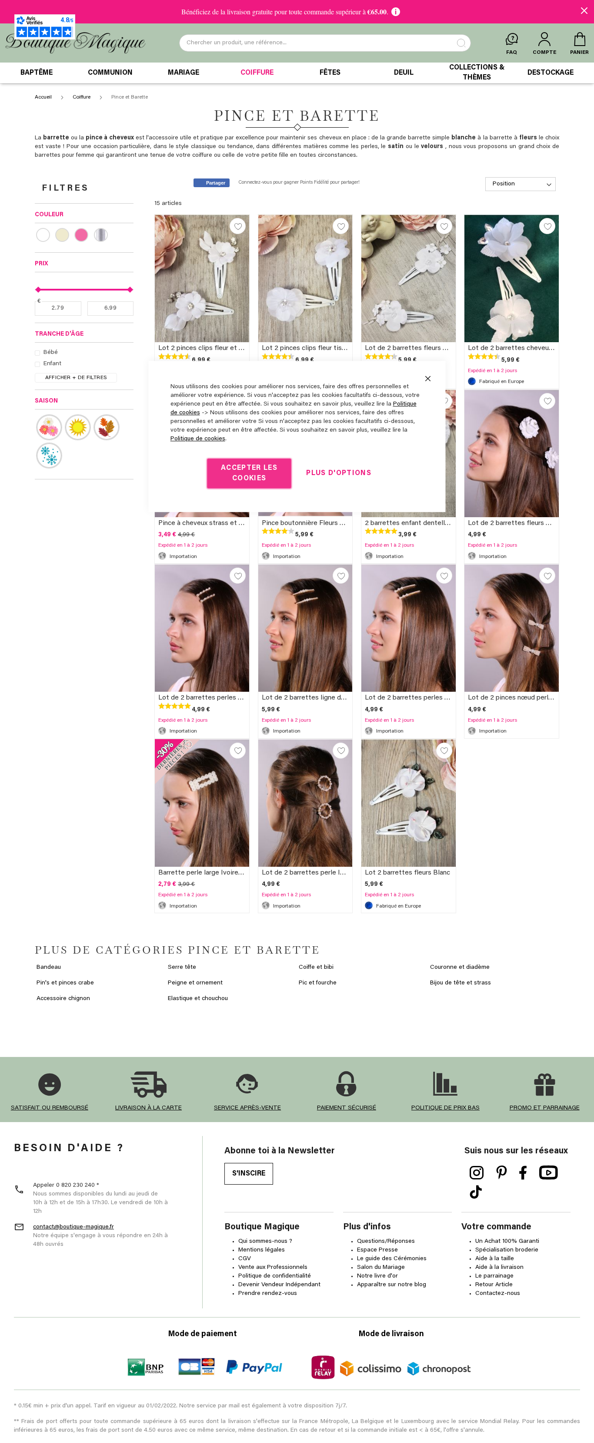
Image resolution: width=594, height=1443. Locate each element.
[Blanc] (45, 235)
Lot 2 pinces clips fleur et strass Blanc (217, 348)
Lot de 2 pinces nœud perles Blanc (521, 697)
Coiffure (82, 97)
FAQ (511, 52)
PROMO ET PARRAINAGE (545, 1108)
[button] (238, 226)
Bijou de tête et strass (460, 983)
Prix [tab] (41, 264)
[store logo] (75, 43)
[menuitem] (36, 73)
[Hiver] (49, 455)
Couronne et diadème (460, 967)
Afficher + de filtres (76, 377)
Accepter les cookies (249, 473)
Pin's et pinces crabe (65, 983)
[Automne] (107, 427)
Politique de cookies (197, 439)
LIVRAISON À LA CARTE (148, 1108)
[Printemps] (49, 427)
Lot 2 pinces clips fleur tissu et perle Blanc (328, 348)
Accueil (44, 97)
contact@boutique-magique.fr (73, 1227)
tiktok (475, 1192)
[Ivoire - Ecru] (65, 235)
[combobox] (325, 43)
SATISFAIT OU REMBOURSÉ (49, 1108)
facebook (523, 1173)
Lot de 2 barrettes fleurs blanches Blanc (530, 523)
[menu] (297, 73)
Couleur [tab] (49, 215)
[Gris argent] (103, 235)
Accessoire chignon (63, 999)
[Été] (78, 427)
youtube (548, 1173)
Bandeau (49, 967)
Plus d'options (338, 473)
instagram (476, 1173)
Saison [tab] (46, 401)
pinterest (501, 1173)
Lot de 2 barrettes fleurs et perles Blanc (427, 348)
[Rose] (84, 235)
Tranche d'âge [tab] (59, 334)
